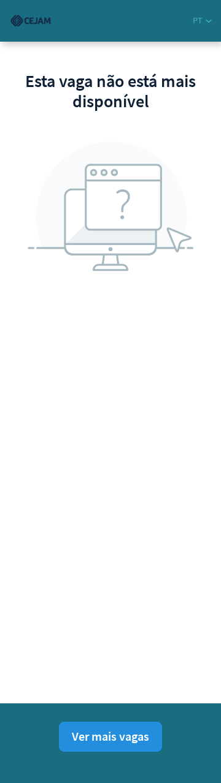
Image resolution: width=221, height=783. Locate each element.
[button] (202, 20)
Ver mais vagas (110, 736)
